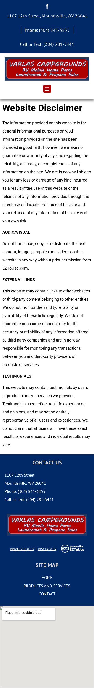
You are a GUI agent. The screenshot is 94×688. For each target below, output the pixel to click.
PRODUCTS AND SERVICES (47, 585)
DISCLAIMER (47, 549)
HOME (47, 577)
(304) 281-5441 (59, 44)
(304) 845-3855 (54, 30)
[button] (47, 89)
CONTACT (47, 594)
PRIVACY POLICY (22, 549)
